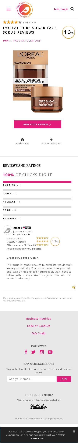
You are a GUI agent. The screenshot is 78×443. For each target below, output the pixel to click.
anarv (17, 227)
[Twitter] (33, 352)
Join (64, 379)
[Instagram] (41, 352)
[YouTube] (50, 352)
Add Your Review (35, 124)
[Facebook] (26, 352)
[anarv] (8, 230)
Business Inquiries (38, 318)
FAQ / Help (39, 333)
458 (28, 228)
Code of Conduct (38, 326)
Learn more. (37, 438)
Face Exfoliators (27, 40)
